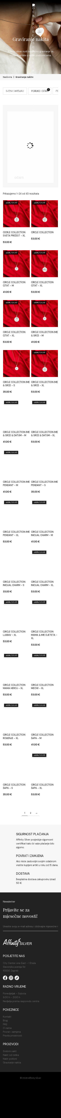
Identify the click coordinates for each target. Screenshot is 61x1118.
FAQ (5, 1024)
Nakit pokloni (10, 1058)
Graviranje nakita (12, 1062)
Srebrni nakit (10, 1051)
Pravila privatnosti (12, 1035)
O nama (7, 1028)
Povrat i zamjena (12, 1031)
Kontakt (7, 1016)
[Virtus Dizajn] (30, 1112)
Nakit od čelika (11, 1055)
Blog (5, 1020)
